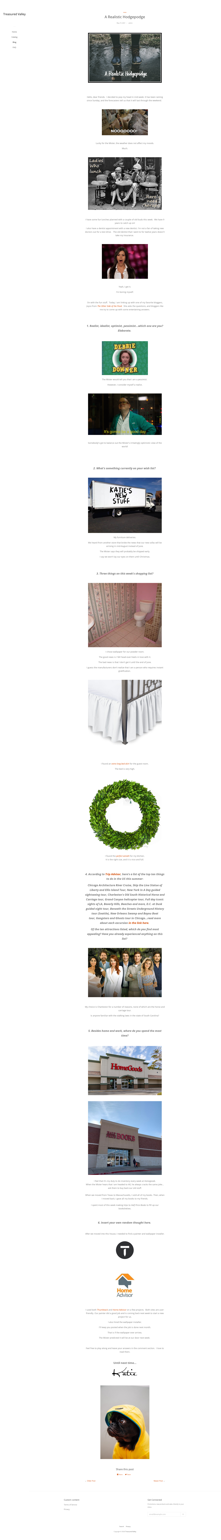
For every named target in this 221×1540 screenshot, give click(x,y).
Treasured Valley (130, 1532)
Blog (14, 42)
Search (121, 1526)
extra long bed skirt (120, 763)
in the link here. (139, 923)
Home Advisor (119, 1309)
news (124, 12)
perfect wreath (122, 856)
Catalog (14, 37)
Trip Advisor (113, 874)
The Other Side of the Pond (109, 306)
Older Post (91, 1481)
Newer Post (158, 1481)
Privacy (128, 1526)
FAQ (14, 47)
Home (14, 32)
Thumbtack (102, 1309)
